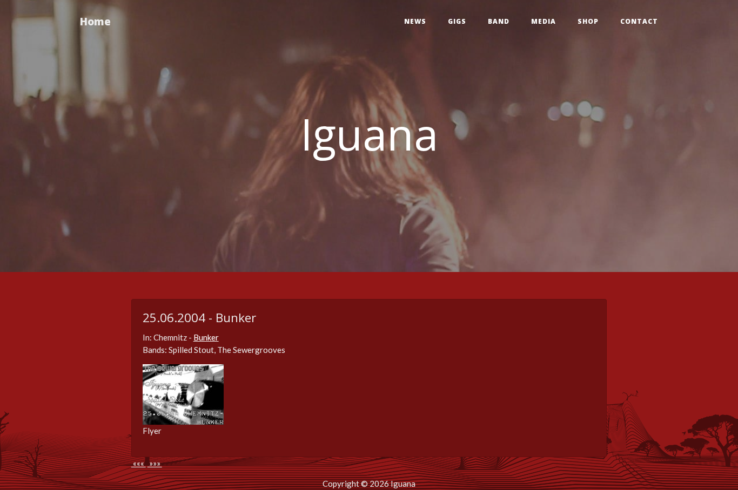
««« (138, 463)
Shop (588, 21)
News (415, 21)
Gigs (457, 21)
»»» (154, 463)
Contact (639, 21)
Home (95, 21)
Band (498, 21)
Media (543, 21)
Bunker (206, 337)
